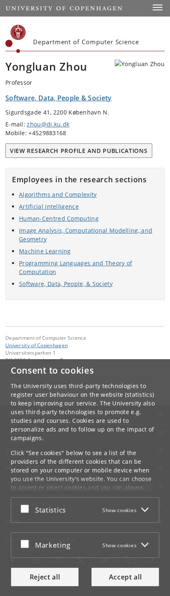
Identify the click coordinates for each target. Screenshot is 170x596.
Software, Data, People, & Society (66, 284)
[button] (157, 7)
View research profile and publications (79, 151)
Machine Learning (45, 251)
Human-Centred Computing (59, 218)
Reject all (45, 577)
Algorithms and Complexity (58, 194)
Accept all (125, 577)
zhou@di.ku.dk (48, 124)
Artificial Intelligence (49, 206)
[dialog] (85, 477)
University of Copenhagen (36, 345)
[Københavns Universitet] (15, 39)
